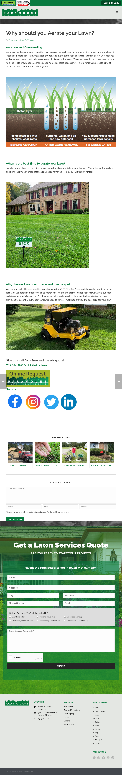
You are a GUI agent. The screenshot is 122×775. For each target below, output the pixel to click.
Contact (98, 743)
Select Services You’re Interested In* (28, 613)
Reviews (98, 729)
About (97, 715)
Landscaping (69, 714)
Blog (96, 733)
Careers (98, 736)
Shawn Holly (13, 40)
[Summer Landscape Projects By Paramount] (102, 452)
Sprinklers (67, 717)
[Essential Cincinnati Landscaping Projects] (20, 452)
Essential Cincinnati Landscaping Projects (21, 465)
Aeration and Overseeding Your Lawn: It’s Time (75, 465)
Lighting (67, 721)
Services (96, 718)
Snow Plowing (69, 724)
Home (97, 708)
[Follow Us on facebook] (94, 758)
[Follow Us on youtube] (108, 758)
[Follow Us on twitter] (103, 758)
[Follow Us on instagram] (98, 758)
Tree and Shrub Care (72, 710)
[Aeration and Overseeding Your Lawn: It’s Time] (74, 452)
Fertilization (68, 707)
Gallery (97, 722)
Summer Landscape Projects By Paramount (102, 465)
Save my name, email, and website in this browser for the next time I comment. (38, 512)
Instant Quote (100, 711)
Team (97, 726)
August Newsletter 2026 (48, 465)
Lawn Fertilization (27, 40)
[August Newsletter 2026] (47, 452)
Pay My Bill (99, 740)
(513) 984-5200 (111, 3)
